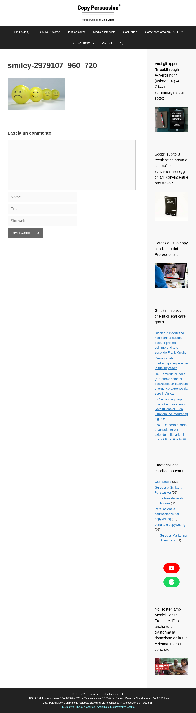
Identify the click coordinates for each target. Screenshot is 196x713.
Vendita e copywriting (170, 525)
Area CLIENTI (81, 43)
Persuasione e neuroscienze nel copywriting (167, 514)
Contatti (107, 43)
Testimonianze (77, 32)
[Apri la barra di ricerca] (121, 43)
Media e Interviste (104, 32)
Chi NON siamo (50, 32)
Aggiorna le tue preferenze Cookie (116, 707)
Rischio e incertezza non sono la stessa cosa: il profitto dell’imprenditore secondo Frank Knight (170, 342)
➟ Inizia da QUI (22, 32)
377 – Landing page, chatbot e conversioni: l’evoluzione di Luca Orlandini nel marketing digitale (171, 409)
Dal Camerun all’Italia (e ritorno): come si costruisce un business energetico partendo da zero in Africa (171, 383)
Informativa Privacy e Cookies (78, 707)
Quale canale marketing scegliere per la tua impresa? (171, 363)
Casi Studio (130, 32)
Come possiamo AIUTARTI (162, 32)
